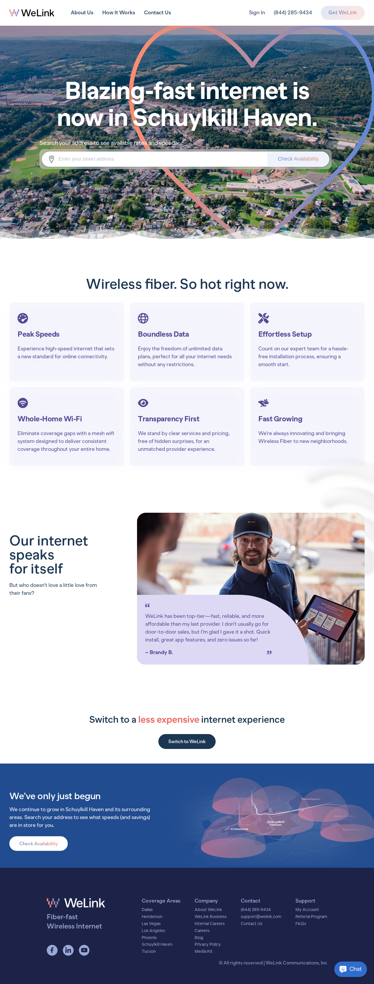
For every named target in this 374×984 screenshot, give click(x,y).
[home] (31, 12)
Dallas (147, 909)
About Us (82, 12)
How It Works (118, 12)
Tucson (149, 951)
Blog (199, 938)
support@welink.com (261, 917)
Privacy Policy (208, 944)
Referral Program (311, 917)
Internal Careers (210, 924)
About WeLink (208, 909)
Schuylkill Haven (157, 944)
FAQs (300, 924)
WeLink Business (211, 917)
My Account (307, 909)
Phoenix (149, 938)
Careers (202, 931)
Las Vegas (151, 924)
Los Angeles (153, 931)
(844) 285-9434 (293, 12)
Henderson (152, 917)
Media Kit (204, 951)
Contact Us (157, 12)
